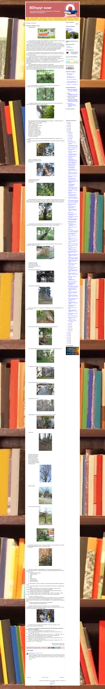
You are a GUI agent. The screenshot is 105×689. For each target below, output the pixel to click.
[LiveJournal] (53, 647)
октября (69, 135)
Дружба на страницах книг (72, 147)
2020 (68, 131)
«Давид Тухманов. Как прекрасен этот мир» (72, 222)
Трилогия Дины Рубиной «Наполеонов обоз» (72, 195)
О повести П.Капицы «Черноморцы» (71, 167)
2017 (68, 335)
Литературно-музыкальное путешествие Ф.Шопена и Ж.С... (73, 296)
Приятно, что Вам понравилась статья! (71, 98)
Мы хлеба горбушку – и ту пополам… (72, 149)
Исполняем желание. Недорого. (71, 157)
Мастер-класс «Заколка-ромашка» (72, 277)
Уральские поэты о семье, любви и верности (72, 264)
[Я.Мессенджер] (55, 647)
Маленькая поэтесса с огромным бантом (72, 165)
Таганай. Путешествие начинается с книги (72, 179)
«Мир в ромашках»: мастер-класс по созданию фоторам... (73, 299)
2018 (68, 334)
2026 (68, 122)
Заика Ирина (31, 653)
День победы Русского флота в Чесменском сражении (73, 286)
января (69, 330)
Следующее (29, 677)
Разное (76, 19)
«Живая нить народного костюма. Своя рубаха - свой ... (72, 210)
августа (69, 138)
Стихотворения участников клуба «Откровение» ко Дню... (72, 270)
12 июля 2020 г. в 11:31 (38, 653)
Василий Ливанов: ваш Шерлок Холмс (72, 207)
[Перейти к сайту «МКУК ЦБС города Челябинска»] (72, 54)
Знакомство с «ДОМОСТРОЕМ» (71, 279)
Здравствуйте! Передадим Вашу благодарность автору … (73, 101)
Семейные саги (70, 265)
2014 (68, 340)
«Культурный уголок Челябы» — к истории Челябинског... (73, 231)
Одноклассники (69, 47)
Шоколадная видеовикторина (73, 243)
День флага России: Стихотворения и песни (71, 77)
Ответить (30, 659)
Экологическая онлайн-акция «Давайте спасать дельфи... (73, 181)
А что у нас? (51, 19)
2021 (68, 129)
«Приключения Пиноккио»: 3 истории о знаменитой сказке (73, 292)
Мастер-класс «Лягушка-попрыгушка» (72, 321)
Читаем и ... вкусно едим (42, 19)
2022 (68, 128)
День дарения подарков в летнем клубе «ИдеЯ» (72, 219)
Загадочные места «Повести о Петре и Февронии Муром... (73, 261)
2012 (68, 343)
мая (69, 324)
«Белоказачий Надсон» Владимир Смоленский (72, 154)
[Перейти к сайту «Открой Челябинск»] (72, 63)
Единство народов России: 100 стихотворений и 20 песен (72, 82)
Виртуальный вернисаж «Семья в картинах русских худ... (73, 274)
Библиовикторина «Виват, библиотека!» (72, 214)
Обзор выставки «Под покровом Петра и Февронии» (72, 283)
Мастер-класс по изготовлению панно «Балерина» (72, 224)
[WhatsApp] (58, 647)
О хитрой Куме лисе (71, 141)
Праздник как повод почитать (31, 19)
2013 (68, 341)
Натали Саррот (70, 212)
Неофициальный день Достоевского (72, 306)
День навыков (70, 229)
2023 (68, 126)
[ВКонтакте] (48, 647)
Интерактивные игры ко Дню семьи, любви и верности (73, 258)
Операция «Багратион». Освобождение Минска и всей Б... (73, 311)
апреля (69, 326)
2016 (68, 337)
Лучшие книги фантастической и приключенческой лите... (72, 159)
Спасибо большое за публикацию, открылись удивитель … (72, 105)
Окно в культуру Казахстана (73, 315)
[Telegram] (56, 647)
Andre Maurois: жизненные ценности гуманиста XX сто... (72, 173)
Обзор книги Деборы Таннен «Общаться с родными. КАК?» (73, 255)
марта (69, 327)
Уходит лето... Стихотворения (72, 84)
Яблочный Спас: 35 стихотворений (70, 74)
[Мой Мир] (52, 647)
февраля (69, 329)
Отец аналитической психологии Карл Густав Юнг (72, 170)
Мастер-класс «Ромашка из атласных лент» (73, 268)
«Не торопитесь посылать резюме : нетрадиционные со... (73, 198)
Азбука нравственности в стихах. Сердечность (72, 162)
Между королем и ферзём (72, 202)
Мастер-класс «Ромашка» (72, 281)
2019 (68, 332)
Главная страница (45, 677)
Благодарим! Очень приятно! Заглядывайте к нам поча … (73, 95)
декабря (69, 132)
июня (69, 323)
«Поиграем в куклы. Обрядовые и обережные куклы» (73, 302)
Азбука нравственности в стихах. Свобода (72, 234)
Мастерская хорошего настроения (61, 19)
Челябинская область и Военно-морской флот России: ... (72, 289)
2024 (68, 125)
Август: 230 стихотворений (71, 79)
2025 (68, 123)
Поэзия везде (70, 19)
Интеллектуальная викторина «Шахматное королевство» (73, 201)
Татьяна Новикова (35, 647)
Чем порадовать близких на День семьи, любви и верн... (73, 252)
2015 (68, 338)
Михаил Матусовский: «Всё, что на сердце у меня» (73, 188)
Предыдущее (62, 677)
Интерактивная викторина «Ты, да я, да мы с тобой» (73, 146)
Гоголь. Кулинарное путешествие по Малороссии (71, 185)
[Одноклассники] (50, 647)
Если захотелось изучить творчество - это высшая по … (73, 91)
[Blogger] (47, 647)
